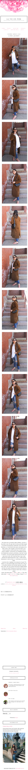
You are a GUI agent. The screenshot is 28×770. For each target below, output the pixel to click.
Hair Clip (11, 575)
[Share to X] (19, 582)
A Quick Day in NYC (7, 726)
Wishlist (23, 28)
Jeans (14, 574)
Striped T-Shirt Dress (14, 682)
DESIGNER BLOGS (20, 768)
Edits (22, 30)
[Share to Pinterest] (22, 582)
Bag (25, 574)
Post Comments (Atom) (12, 631)
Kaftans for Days (13, 690)
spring (14, 585)
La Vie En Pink (14, 19)
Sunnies (16, 575)
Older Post (25, 628)
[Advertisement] (14, 649)
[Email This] (16, 582)
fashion (16, 584)
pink (25, 584)
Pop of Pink (11, 699)
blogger (11, 584)
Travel (9, 28)
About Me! (16, 28)
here (13, 572)
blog (6, 584)
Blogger (16, 717)
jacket (22, 584)
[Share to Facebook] (20, 582)
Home (3, 28)
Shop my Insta (15, 30)
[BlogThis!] (18, 582)
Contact (6, 30)
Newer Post (3, 628)
